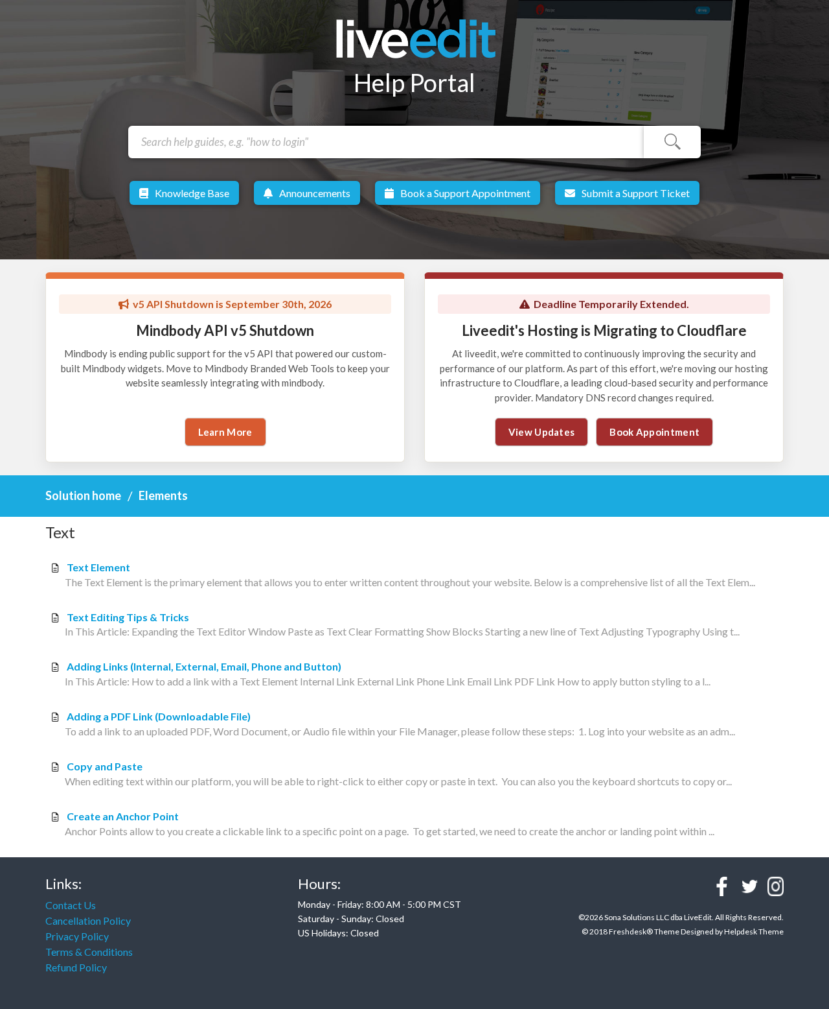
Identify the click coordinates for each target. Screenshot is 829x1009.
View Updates (541, 432)
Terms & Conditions (89, 951)
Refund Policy (76, 967)
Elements (163, 495)
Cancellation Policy (88, 920)
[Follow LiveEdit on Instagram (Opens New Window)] (775, 886)
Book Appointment (654, 432)
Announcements (314, 193)
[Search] (672, 142)
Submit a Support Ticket (636, 193)
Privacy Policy (77, 936)
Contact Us (70, 905)
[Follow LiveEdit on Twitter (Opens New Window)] (750, 886)
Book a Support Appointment (465, 193)
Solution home (84, 495)
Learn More (225, 432)
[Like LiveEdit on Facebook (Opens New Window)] (722, 886)
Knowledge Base (192, 193)
